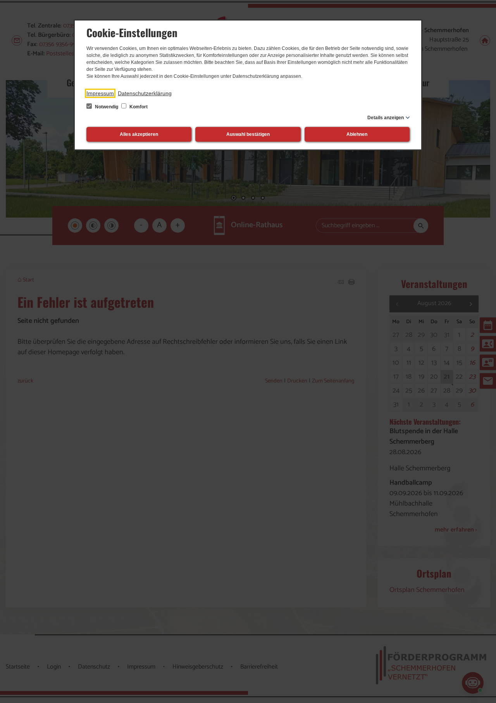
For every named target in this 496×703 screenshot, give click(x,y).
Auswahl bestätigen (248, 134)
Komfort (138, 107)
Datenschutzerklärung (145, 93)
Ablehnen (356, 134)
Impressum (100, 93)
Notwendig (106, 107)
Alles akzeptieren (139, 134)
